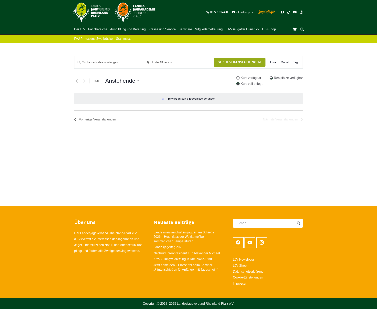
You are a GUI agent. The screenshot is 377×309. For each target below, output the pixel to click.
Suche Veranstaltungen (239, 62)
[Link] (91, 12)
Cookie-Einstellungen (248, 277)
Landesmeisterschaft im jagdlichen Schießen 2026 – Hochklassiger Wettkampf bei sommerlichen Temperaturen (185, 237)
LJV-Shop (240, 265)
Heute (96, 81)
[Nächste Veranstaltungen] (84, 81)
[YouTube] (295, 12)
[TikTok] (288, 12)
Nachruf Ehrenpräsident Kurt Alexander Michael (187, 253)
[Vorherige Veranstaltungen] (76, 81)
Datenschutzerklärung (248, 271)
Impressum (240, 283)
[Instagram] (301, 12)
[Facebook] (282, 12)
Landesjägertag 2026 (168, 247)
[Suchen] (302, 29)
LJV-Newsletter (243, 259)
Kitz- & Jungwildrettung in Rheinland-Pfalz (183, 259)
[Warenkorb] (294, 29)
